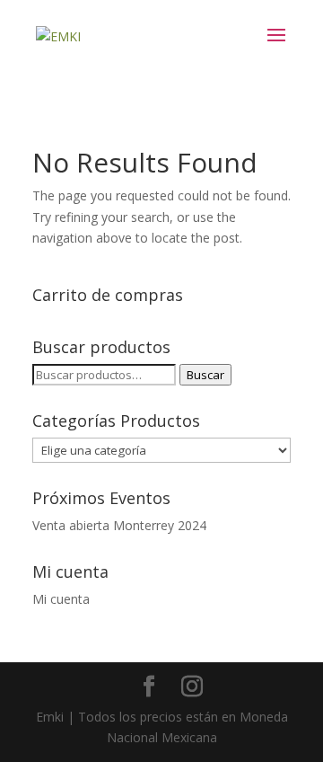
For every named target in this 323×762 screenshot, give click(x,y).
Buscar (205, 375)
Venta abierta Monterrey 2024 (119, 525)
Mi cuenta (61, 598)
